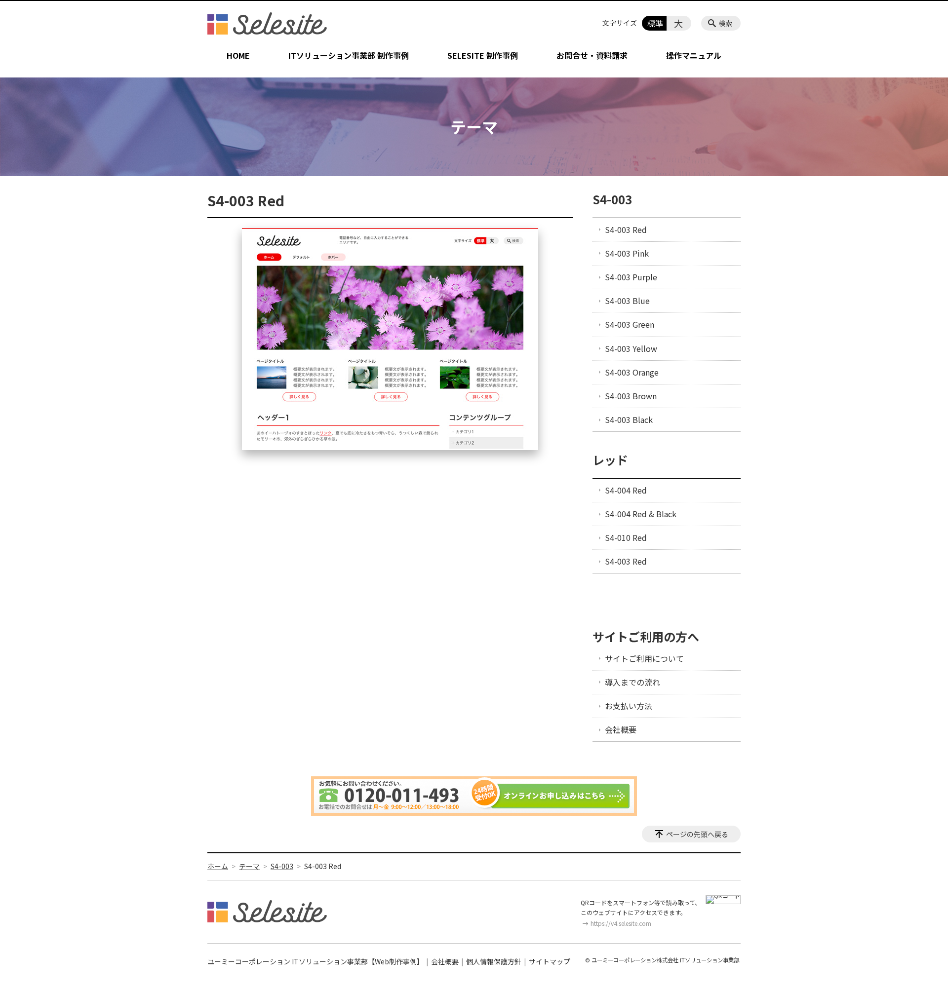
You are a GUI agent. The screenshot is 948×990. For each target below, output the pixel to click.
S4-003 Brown (631, 396)
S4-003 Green (629, 324)
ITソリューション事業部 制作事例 (348, 55)
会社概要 (620, 729)
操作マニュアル (693, 55)
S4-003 (612, 199)
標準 (655, 23)
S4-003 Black (629, 419)
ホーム (217, 866)
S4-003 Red (626, 229)
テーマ (249, 866)
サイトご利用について (644, 658)
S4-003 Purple (631, 277)
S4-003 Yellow (631, 348)
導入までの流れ (632, 682)
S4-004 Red (626, 490)
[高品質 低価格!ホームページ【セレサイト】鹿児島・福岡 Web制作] (267, 23)
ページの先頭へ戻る (697, 834)
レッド (610, 459)
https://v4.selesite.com (621, 923)
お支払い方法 (628, 706)
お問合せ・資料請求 (592, 55)
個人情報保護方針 (493, 961)
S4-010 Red (626, 537)
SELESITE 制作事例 (482, 55)
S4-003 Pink (627, 253)
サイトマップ (549, 961)
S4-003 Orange (632, 372)
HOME (238, 55)
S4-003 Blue (627, 300)
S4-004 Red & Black (640, 514)
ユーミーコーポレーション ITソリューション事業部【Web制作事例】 (315, 961)
